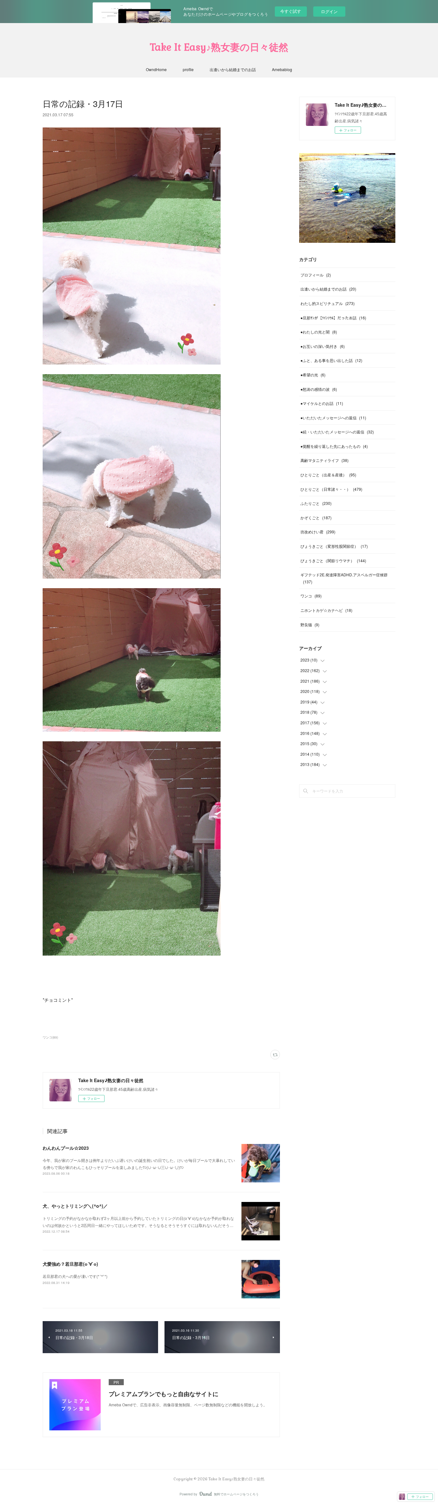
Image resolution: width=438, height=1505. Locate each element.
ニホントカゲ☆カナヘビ (326, 610)
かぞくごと (316, 517)
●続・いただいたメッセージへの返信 (337, 431)
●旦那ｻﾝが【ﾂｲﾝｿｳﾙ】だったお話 (333, 317)
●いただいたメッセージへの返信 (333, 417)
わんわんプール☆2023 (66, 1148)
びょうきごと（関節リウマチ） (333, 560)
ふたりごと (316, 503)
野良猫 (309, 624)
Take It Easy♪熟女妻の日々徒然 (219, 47)
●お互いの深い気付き (322, 346)
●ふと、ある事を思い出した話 (331, 360)
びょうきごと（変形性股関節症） (334, 546)
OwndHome (156, 69)
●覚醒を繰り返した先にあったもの (334, 446)
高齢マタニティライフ (324, 460)
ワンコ (311, 595)
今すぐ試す (290, 11)
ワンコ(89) (50, 1037)
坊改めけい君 (317, 531)
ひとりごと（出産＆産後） (328, 474)
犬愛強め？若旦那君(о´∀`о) (70, 1264)
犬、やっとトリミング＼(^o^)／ (75, 1206)
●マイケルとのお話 (321, 403)
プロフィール (315, 274)
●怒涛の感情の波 (318, 389)
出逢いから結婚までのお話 (233, 69)
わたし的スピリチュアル (327, 303)
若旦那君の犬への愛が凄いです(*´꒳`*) (75, 1276)
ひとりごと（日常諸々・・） (331, 489)
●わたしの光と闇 (318, 331)
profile (188, 69)
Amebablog (282, 69)
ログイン (329, 11)
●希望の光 (312, 374)
